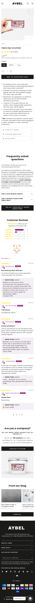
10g (4, 65)
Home (2, 43)
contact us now (17, 449)
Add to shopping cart (17, 77)
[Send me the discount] (32, 558)
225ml (11, 65)
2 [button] (16, 415)
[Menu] (2, 3)
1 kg (18, 65)
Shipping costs (14, 58)
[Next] (31, 38)
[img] (5, 263)
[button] (27, 3)
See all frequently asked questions (17, 208)
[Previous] (26, 38)
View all (17, 514)
